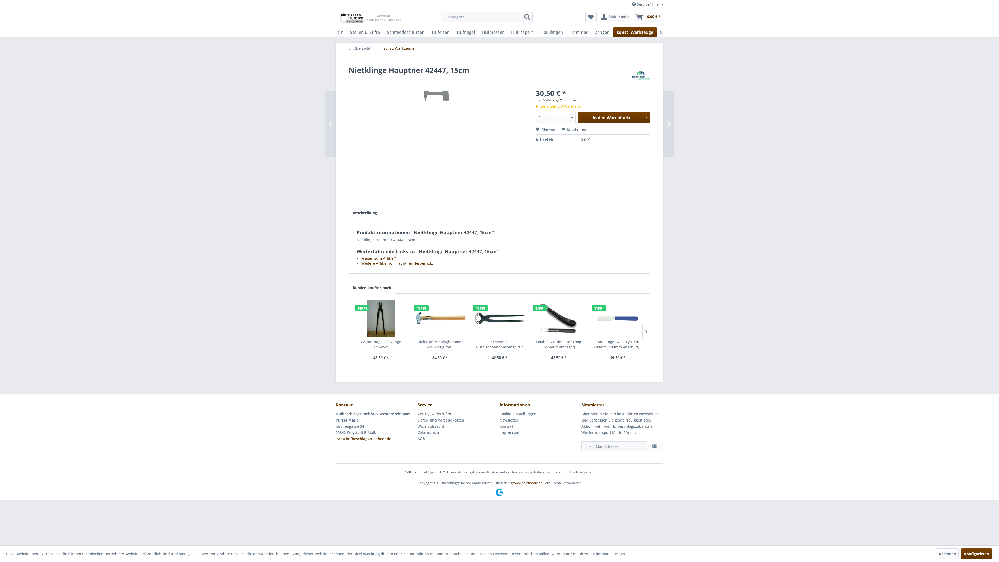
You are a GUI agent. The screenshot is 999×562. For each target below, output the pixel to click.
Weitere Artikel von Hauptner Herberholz (396, 263)
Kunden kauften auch (372, 287)
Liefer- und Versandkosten (441, 420)
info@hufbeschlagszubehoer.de (363, 438)
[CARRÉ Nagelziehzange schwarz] (381, 318)
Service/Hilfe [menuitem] (648, 4)
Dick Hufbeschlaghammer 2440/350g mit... (440, 344)
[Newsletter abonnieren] (655, 446)
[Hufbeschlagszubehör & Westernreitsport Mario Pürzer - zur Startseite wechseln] (370, 18)
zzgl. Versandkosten (568, 100)
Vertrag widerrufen (434, 413)
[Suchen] (527, 17)
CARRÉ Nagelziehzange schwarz (381, 344)
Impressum (509, 432)
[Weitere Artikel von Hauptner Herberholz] (641, 75)
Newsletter (508, 420)
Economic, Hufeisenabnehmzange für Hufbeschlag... (499, 344)
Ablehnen (947, 553)
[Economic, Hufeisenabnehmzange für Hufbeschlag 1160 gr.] (499, 318)
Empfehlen (576, 129)
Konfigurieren (976, 553)
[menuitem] (487, 17)
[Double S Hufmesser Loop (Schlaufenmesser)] (559, 318)
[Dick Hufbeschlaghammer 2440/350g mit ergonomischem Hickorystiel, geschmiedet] (440, 318)
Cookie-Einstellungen (517, 413)
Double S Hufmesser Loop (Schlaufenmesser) (558, 344)
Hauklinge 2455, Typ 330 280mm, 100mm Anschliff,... (618, 344)
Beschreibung (365, 212)
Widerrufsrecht (431, 426)
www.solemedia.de (527, 483)
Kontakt (506, 426)
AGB (421, 438)
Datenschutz (428, 432)
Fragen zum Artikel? (378, 258)
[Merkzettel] (591, 17)
